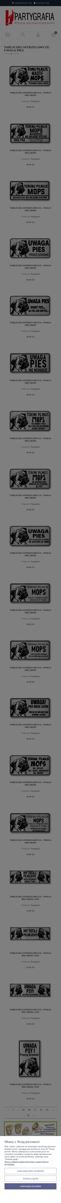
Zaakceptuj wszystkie (30, 1186)
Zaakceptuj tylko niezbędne (30, 1171)
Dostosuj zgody (30, 1178)
